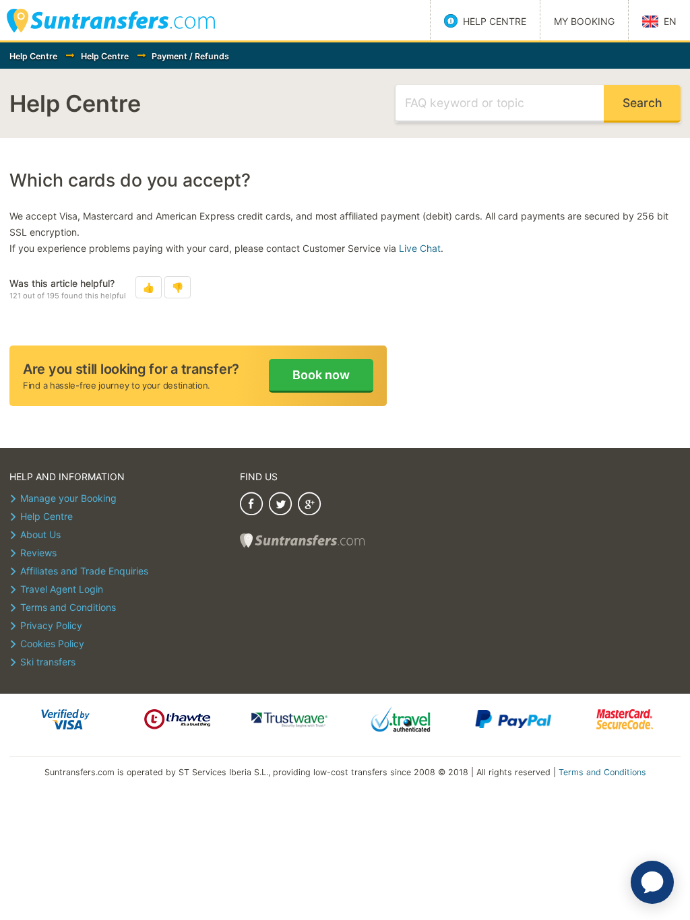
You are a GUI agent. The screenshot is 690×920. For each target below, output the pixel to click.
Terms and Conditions (602, 772)
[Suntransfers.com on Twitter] (280, 505)
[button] (148, 287)
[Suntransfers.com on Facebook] (251, 505)
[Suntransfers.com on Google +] (309, 505)
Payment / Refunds (190, 56)
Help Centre (33, 56)
